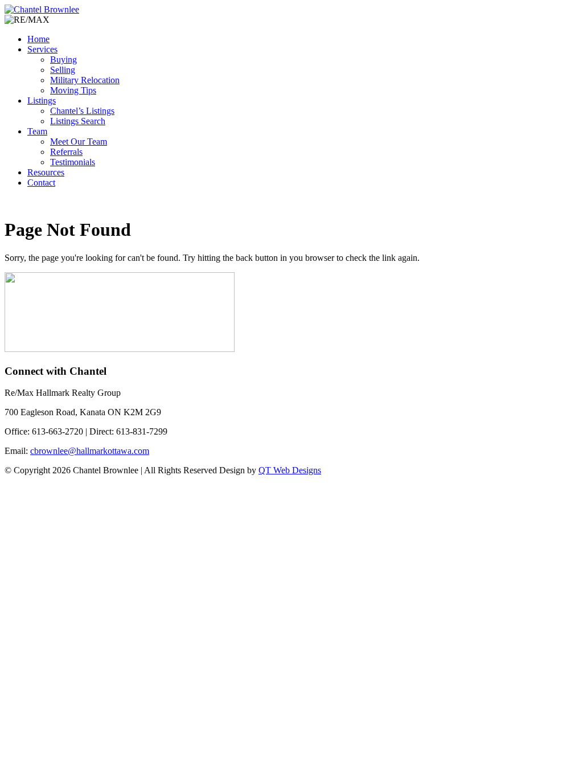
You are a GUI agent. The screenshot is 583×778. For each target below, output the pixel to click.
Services (42, 49)
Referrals (66, 152)
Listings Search (77, 121)
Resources (45, 172)
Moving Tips (73, 90)
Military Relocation (85, 80)
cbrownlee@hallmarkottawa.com (89, 451)
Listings (41, 100)
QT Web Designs (289, 470)
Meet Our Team (78, 141)
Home (38, 39)
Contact (41, 182)
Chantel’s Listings (82, 111)
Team (37, 131)
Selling (62, 70)
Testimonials (72, 162)
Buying (63, 59)
